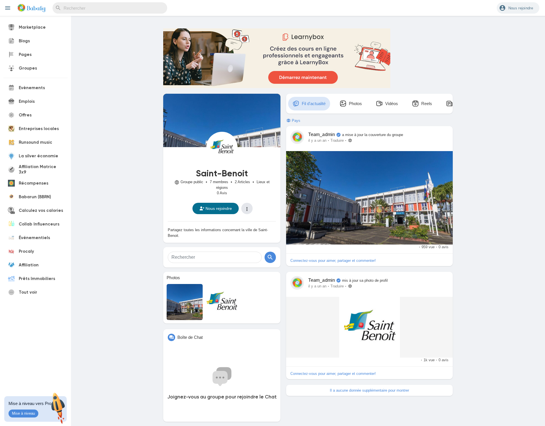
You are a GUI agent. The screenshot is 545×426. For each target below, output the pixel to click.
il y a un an (317, 141)
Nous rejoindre (219, 208)
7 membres (219, 182)
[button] (518, 8)
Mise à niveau (23, 413)
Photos (173, 277)
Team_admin (321, 134)
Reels (426, 103)
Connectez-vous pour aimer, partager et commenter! (333, 260)
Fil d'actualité (313, 103)
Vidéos (391, 103)
